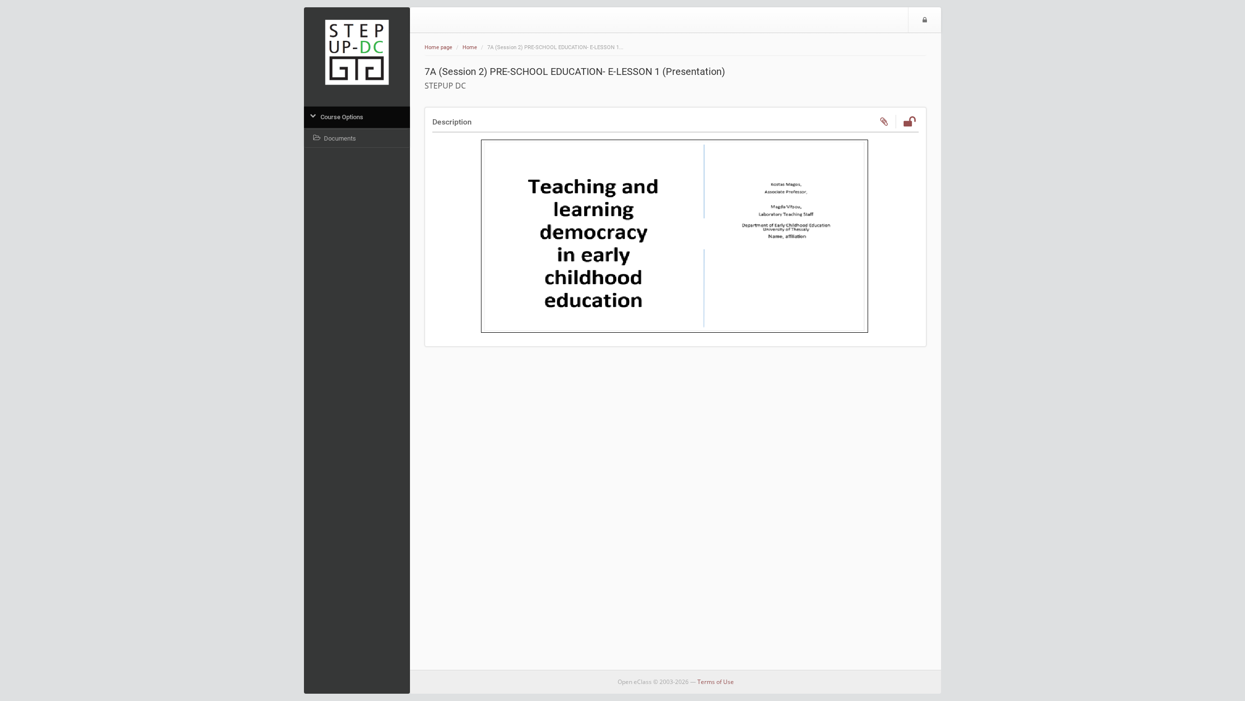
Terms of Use (715, 682)
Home (469, 47)
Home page (438, 47)
